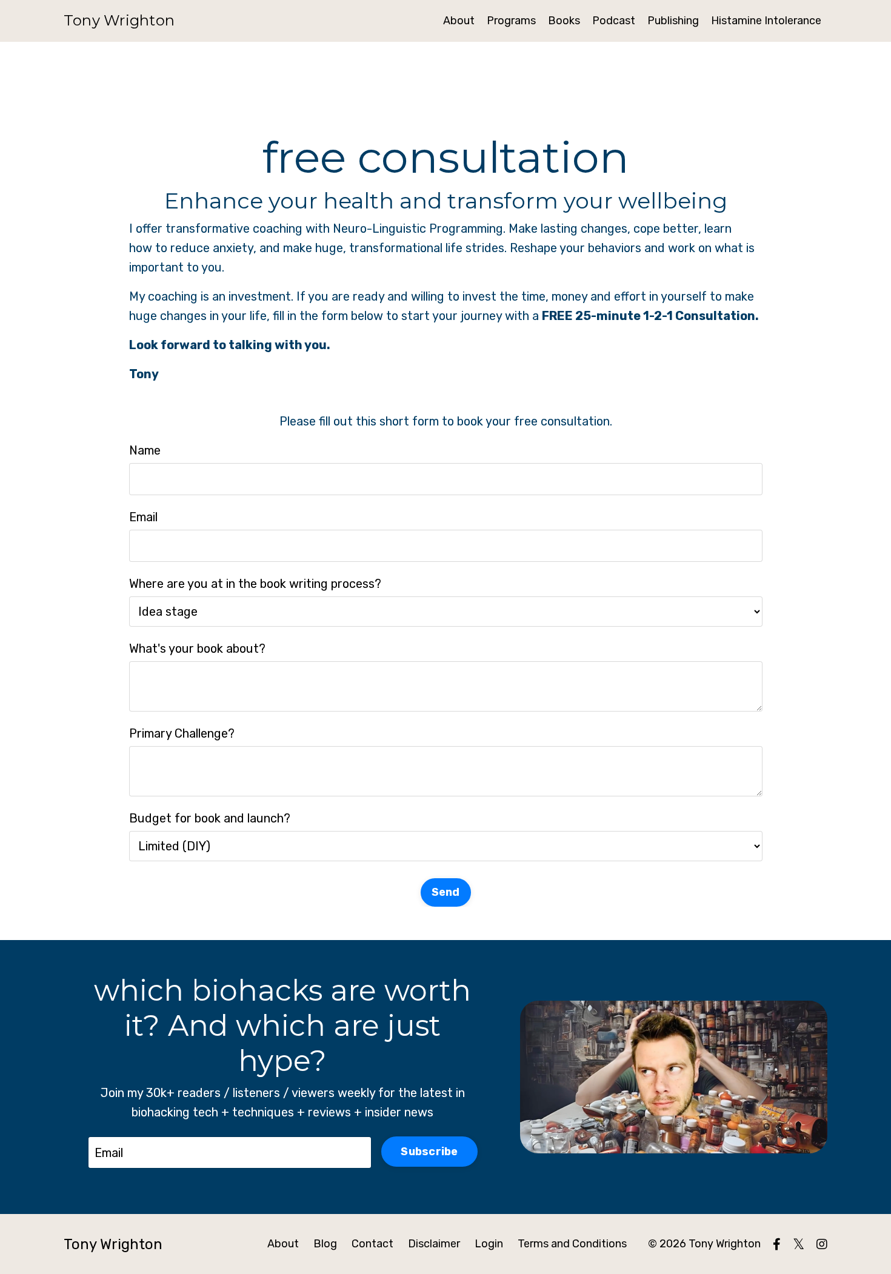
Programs (511, 20)
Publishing (673, 20)
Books (564, 20)
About (459, 20)
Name (145, 450)
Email (143, 517)
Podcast (613, 20)
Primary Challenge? (182, 733)
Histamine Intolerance (766, 20)
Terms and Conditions (572, 1243)
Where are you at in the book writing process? (255, 583)
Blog (325, 1243)
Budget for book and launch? (209, 818)
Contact (372, 1243)
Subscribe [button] (429, 1151)
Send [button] (446, 892)
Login (489, 1243)
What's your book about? (197, 648)
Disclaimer (434, 1243)
